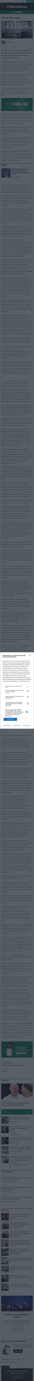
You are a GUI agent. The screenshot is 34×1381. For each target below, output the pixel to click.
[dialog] (17, 690)
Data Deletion (7, 725)
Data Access (17, 725)
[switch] (27, 691)
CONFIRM (10, 719)
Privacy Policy (27, 725)
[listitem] (17, 687)
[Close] (30, 655)
